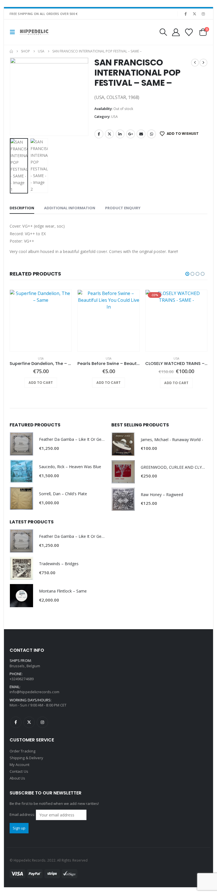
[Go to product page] (40, 320)
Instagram (42, 722)
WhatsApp (151, 133)
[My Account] (175, 32)
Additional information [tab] (69, 207)
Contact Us (19, 771)
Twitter (109, 133)
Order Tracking (22, 751)
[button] (14, 32)
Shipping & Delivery (26, 757)
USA (114, 116)
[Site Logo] (34, 32)
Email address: (23, 814)
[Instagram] (203, 13)
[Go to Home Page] (11, 51)
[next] (203, 63)
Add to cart (41, 382)
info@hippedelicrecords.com (34, 691)
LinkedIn (120, 133)
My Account (19, 764)
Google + (130, 133)
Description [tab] (22, 207)
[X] (194, 13)
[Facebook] (185, 13)
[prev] (195, 63)
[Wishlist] (189, 32)
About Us (17, 778)
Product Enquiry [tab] (122, 207)
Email (141, 133)
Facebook (98, 133)
